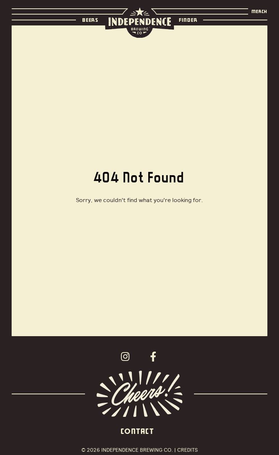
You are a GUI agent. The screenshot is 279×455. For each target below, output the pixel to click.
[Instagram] (127, 356)
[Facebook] (155, 356)
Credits (187, 450)
